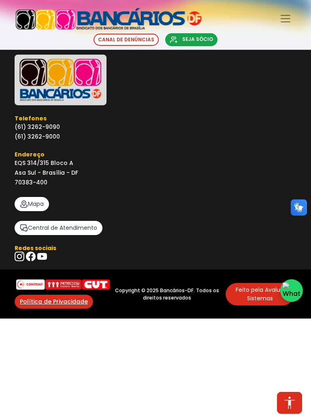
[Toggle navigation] (285, 18)
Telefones (31, 118)
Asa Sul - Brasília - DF (46, 173)
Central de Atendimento (62, 228)
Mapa (36, 204)
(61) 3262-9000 (37, 137)
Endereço (30, 154)
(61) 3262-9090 (37, 127)
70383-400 (31, 182)
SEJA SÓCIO (197, 39)
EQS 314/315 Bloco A (44, 163)
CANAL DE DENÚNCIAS (126, 39)
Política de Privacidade (54, 301)
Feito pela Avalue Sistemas (260, 294)
